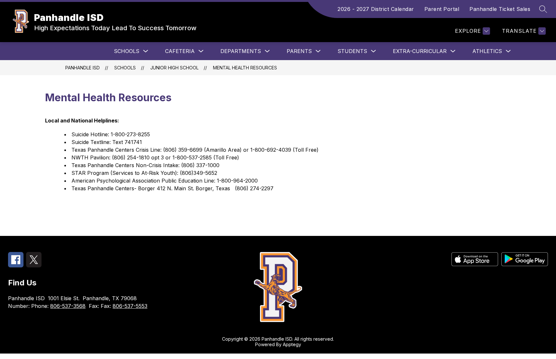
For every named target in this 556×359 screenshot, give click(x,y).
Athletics (487, 51)
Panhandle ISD (82, 67)
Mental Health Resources (245, 67)
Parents (299, 51)
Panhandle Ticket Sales (499, 9)
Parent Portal (441, 9)
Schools (126, 51)
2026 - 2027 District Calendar (376, 9)
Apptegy (292, 344)
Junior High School (174, 67)
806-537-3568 (68, 306)
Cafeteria (180, 51)
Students (352, 51)
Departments (240, 51)
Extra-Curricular (420, 51)
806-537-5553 (130, 306)
